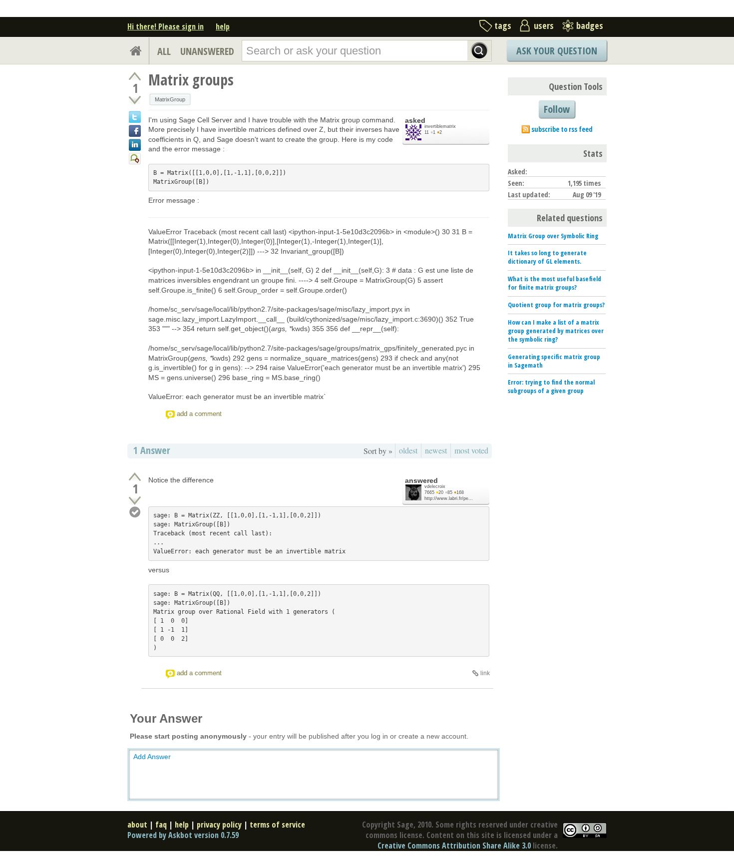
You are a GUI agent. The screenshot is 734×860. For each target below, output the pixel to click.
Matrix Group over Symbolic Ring (553, 235)
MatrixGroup (170, 99)
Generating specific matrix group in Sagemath (554, 361)
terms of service (277, 824)
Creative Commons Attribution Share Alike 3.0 (454, 845)
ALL (164, 51)
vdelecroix (434, 486)
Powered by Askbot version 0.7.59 (183, 835)
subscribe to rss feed (562, 129)
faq (161, 824)
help (223, 26)
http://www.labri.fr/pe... (448, 498)
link (485, 673)
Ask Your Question (556, 50)
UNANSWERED (207, 51)
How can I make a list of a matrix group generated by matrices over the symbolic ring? (556, 331)
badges (589, 25)
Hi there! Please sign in (165, 26)
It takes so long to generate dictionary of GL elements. (547, 257)
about (137, 824)
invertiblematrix (440, 126)
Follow (557, 109)
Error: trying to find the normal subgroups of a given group (551, 386)
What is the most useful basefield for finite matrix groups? (554, 283)
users (544, 25)
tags (502, 25)
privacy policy (219, 824)
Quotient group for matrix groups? (556, 304)
